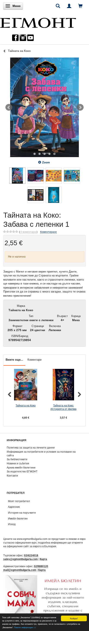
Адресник (14, 506)
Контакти (12, 475)
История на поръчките (22, 512)
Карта (43, 559)
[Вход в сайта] (69, 6)
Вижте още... (14, 359)
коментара (28, 231)
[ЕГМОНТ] (38, 22)
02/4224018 (31, 555)
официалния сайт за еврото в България (31, 546)
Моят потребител (19, 501)
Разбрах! (74, 618)
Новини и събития (18, 463)
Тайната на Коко (26, 405)
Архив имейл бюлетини (21, 467)
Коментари (34, 359)
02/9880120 (41, 566)
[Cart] (80, 6)
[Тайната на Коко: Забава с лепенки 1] (44, 107)
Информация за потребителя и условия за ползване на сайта (41, 453)
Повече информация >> (25, 627)
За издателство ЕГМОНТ (22, 471)
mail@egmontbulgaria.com (19, 570)
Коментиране (48, 231)
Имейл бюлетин (18, 518)
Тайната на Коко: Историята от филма (63, 407)
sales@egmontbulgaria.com (20, 559)
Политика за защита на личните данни (31, 447)
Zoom (46, 162)
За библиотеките (17, 459)
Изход (12, 524)
